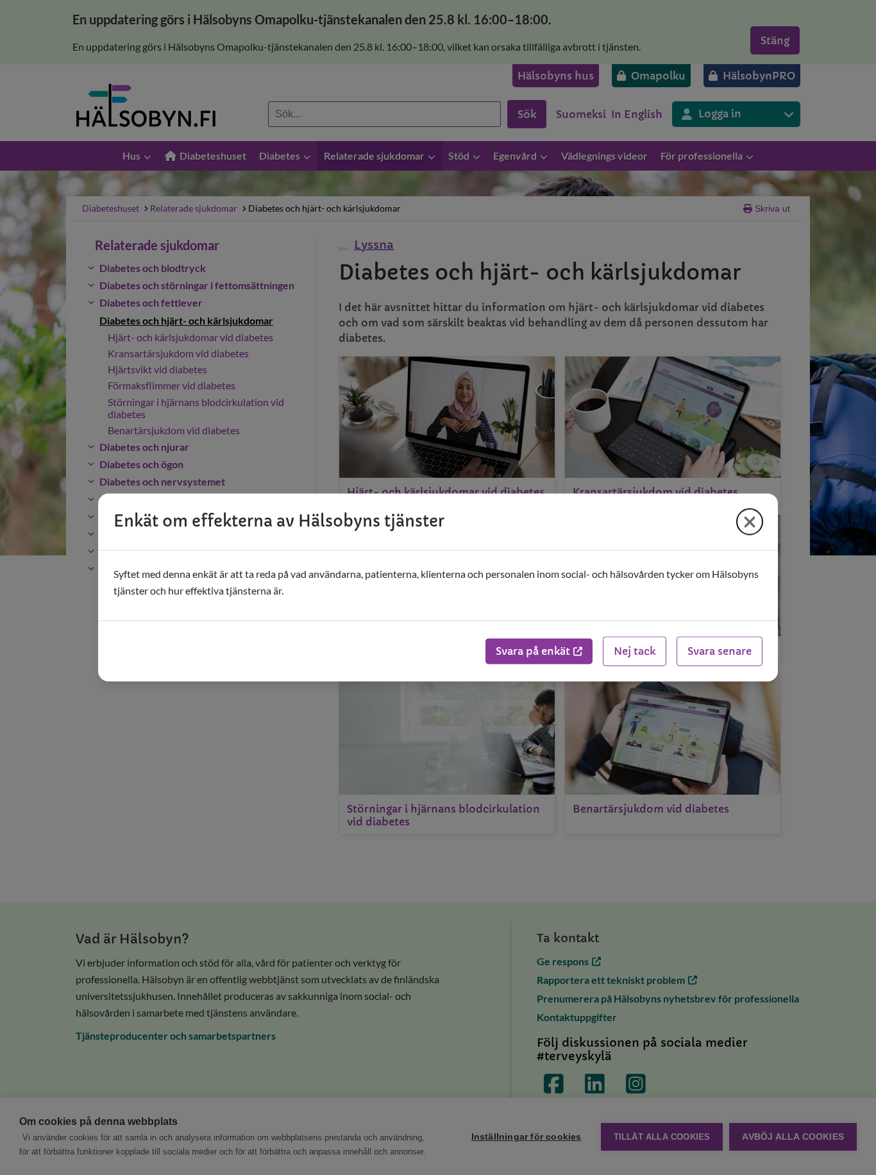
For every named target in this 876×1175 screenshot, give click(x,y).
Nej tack (634, 651)
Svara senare (719, 651)
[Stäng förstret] (749, 521)
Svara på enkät (533, 651)
